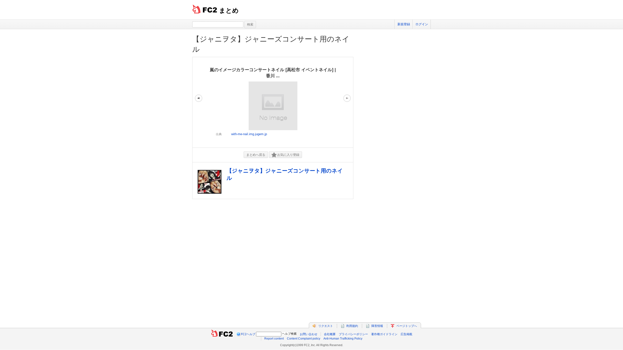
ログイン (421, 24)
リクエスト (325, 326)
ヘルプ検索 (289, 333)
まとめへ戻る (255, 155)
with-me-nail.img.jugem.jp (249, 134)
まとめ (229, 10)
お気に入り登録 (288, 155)
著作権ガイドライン (384, 334)
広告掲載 (406, 334)
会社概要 (330, 334)
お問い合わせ (308, 334)
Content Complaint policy (303, 338)
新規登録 (403, 24)
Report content (274, 338)
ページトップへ (406, 326)
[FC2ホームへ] (222, 334)
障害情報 (377, 326)
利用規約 (352, 326)
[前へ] (198, 102)
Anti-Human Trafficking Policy (342, 338)
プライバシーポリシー (353, 334)
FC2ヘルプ (248, 334)
